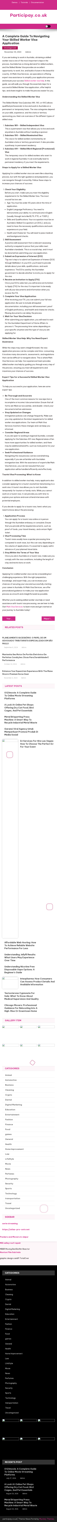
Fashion (9, 1119)
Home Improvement (14, 1149)
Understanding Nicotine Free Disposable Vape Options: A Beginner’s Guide (19, 969)
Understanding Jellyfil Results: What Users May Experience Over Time (20, 957)
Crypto (8, 1095)
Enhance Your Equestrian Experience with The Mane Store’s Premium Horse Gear (27, 672)
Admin (28, 52)
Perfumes (9, 1174)
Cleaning (9, 1090)
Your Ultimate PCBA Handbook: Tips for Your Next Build (10, 618)
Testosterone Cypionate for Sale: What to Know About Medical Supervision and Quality (21, 996)
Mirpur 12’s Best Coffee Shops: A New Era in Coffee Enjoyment (49, 618)
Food (7, 1129)
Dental (8, 1100)
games (8, 1134)
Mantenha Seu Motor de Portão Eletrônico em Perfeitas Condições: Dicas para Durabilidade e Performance (25, 657)
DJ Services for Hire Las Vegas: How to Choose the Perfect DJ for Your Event (37, 744)
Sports (8, 1188)
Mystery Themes (46, 1519)
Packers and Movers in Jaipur (14, 1237)
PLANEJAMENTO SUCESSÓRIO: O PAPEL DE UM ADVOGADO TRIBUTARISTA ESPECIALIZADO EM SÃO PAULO (27, 641)
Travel (8, 1203)
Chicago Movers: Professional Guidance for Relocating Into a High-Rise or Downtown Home (20, 1008)
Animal (8, 1075)
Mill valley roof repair (10, 1243)
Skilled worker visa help (34, 81)
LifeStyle (9, 1159)
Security (9, 1183)
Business (9, 1085)
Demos (14, 2)
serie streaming (10, 1223)
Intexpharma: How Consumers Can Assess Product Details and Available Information (37, 981)
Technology (11, 1193)
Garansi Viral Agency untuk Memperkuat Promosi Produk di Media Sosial (21, 732)
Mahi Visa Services (14, 607)
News (7, 1169)
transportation (12, 1198)
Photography (11, 1179)
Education (10, 1109)
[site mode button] (48, 26)
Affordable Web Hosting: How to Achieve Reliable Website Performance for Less (20, 945)
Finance (9, 1124)
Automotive (11, 1080)
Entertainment (12, 1114)
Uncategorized (10, 48)
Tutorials (24, 2)
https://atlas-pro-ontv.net (16, 1229)
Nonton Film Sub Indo (10, 1252)
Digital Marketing (13, 1105)
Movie (8, 1164)
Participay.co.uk (28, 15)
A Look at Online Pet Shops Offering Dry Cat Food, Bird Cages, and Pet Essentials (19, 707)
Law (7, 1154)
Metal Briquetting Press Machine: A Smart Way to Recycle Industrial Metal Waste (20, 719)
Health (8, 1144)
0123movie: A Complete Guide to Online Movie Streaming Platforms (20, 695)
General (9, 1139)
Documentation (37, 2)
